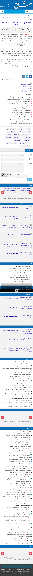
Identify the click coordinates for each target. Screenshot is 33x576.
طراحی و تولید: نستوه (16, 574)
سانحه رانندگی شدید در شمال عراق (23, 392)
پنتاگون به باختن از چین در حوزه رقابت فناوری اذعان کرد (19, 492)
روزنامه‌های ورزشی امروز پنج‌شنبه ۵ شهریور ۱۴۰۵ (20, 459)
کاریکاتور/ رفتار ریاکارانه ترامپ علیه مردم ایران (21, 398)
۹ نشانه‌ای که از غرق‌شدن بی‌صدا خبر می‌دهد (21, 396)
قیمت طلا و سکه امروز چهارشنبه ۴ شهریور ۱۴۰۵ (20, 268)
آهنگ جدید (8, 137)
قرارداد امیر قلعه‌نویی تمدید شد (11, 316)
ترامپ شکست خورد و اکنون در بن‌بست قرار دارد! (20, 461)
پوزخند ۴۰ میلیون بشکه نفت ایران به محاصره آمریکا (20, 364)
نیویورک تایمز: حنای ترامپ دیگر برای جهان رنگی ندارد (19, 406)
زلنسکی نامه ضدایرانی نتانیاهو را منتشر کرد (11, 217)
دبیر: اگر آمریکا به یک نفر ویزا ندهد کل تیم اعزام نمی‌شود (18, 389)
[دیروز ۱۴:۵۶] (25, 310)
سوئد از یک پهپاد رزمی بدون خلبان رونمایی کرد (21, 509)
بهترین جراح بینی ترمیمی (13, 135)
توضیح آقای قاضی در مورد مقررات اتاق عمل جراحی (20, 499)
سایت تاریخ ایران (11, 129)
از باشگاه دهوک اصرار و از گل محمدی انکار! (21, 448)
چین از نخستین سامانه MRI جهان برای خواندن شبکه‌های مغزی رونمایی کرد (18, 517)
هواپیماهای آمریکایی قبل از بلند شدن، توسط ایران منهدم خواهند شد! (17, 369)
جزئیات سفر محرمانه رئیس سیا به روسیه (22, 440)
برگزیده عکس (29, 327)
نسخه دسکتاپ (16, 566)
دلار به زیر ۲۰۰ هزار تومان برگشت (23, 273)
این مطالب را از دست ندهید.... (24, 204)
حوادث (30, 410)
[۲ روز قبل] (24, 191)
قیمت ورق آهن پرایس (25, 143)
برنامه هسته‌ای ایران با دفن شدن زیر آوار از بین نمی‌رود (19, 534)
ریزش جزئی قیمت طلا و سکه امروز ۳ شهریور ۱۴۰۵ (19, 277)
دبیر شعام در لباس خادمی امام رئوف (23, 366)
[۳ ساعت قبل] (24, 416)
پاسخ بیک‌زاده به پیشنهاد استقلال (23, 121)
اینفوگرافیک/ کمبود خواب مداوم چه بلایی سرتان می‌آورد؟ (18, 435)
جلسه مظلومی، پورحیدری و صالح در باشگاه (21, 112)
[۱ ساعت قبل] (25, 210)
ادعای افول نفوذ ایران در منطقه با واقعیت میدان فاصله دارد (18, 494)
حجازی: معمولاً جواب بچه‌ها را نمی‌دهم (21, 110)
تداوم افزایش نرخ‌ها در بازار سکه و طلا (22, 279)
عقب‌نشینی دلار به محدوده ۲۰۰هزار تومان (21, 275)
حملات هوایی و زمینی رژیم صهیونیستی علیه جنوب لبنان (19, 466)
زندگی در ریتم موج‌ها (13, 339)
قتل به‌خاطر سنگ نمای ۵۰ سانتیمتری (23, 372)
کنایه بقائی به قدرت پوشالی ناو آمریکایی (22, 541)
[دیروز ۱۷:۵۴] (25, 228)
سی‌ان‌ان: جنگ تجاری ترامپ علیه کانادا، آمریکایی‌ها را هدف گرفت (16, 496)
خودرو (30, 185)
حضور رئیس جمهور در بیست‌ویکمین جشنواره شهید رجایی (10, 349)
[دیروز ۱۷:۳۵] (25, 300)
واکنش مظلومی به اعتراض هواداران (22, 114)
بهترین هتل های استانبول (24, 132)
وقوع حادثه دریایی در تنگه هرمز (24, 431)
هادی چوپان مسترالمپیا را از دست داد (9, 307)
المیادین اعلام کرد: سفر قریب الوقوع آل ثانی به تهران (19, 376)
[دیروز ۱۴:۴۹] (25, 247)
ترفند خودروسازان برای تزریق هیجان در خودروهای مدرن (9, 197)
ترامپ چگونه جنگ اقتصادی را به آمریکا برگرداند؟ (20, 442)
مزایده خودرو (28, 140)
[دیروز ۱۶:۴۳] (25, 237)
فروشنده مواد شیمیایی (11, 143)
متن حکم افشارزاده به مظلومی (23, 106)
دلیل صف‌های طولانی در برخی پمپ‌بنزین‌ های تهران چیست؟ (11, 245)
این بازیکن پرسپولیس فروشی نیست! (10, 298)
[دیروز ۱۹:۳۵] (25, 219)
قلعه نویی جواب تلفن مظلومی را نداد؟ (22, 117)
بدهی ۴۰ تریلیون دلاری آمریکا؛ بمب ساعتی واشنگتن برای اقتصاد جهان (17, 521)
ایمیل (30, 159)
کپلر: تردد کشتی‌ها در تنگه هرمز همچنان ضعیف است (19, 453)
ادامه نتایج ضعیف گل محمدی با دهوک (22, 387)
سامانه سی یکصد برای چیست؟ (24, 528)
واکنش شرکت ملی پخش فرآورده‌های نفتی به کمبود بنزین (10, 227)
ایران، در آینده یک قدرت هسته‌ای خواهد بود (21, 381)
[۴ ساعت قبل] (8, 416)
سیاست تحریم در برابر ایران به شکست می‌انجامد (20, 472)
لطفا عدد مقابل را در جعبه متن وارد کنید (23, 174)
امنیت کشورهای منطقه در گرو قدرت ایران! (21, 514)
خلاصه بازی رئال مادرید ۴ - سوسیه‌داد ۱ (22, 505)
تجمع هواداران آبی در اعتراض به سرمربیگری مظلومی (18, 99)
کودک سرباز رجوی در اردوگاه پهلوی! (10, 207)
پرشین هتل (17, 137)
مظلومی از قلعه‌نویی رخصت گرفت (23, 101)
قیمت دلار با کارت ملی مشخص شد (10, 235)
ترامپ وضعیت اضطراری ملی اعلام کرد (22, 451)
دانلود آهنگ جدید (26, 135)
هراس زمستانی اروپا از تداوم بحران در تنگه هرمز (20, 475)
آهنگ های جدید (27, 137)
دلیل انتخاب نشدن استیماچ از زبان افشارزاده (20, 123)
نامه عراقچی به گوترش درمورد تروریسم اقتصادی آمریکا (19, 385)
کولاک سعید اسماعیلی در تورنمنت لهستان (22, 374)
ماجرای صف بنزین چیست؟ (24, 289)
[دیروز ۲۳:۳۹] (16, 290)
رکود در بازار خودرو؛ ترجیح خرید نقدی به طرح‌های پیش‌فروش (24, 197)
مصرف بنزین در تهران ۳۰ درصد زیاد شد (22, 444)
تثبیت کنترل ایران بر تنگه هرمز (24, 457)
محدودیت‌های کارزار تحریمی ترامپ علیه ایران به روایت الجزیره (17, 501)
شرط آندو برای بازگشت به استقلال (22, 108)
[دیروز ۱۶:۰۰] (25, 351)
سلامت (30, 547)
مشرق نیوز (19, 4)
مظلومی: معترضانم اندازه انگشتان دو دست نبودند (19, 119)
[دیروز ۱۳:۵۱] (25, 256)
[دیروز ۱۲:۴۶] (25, 319)
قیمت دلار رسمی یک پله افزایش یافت (22, 281)
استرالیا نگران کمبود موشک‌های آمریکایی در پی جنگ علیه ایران (17, 477)
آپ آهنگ (28, 129)
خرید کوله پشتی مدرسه (25, 146)
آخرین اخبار (29, 428)
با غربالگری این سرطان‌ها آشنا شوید (23, 503)
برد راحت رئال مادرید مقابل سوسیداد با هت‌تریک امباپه (19, 507)
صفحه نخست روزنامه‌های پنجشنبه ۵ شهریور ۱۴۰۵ (10, 331)
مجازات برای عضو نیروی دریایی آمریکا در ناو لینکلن (20, 446)
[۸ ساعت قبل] (25, 342)
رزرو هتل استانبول (10, 132)
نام (31, 155)
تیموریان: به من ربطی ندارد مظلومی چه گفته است (19, 103)
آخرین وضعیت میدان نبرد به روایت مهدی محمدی (20, 455)
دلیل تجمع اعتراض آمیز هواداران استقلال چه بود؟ (16, 23)
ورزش (28, 11)
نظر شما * (29, 163)
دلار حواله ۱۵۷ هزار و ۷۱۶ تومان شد (23, 270)
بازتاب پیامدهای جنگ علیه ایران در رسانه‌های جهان (20, 532)
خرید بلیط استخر (18, 140)
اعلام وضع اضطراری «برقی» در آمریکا (23, 437)
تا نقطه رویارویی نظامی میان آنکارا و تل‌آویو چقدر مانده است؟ (17, 470)
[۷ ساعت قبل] (8, 553)
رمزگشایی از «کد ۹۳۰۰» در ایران (24, 433)
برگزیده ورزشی (28, 294)
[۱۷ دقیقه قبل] (24, 553)
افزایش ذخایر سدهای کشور (12, 253)
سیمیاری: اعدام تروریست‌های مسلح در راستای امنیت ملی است (17, 394)
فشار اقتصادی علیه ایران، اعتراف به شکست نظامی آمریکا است (17, 479)
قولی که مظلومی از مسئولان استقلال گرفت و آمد (19, 97)
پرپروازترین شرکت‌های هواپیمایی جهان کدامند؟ (20, 490)
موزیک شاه (20, 129)
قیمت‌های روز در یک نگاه (26, 264)
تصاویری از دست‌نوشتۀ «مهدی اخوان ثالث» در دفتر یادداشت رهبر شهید (17, 403)
